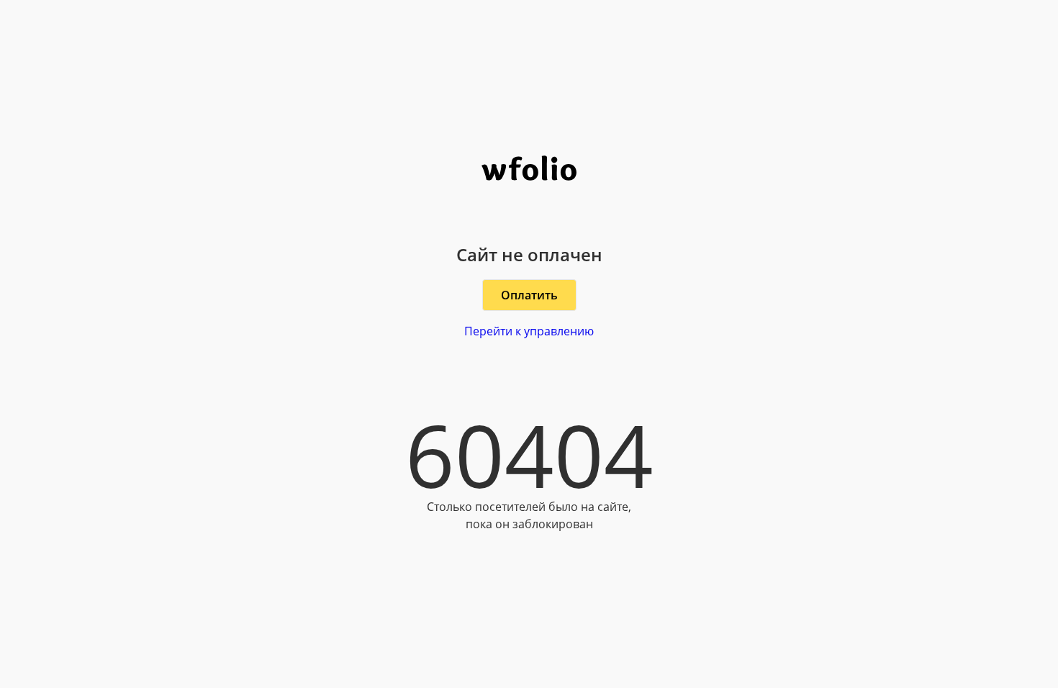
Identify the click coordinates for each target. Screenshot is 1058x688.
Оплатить (529, 295)
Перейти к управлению (529, 331)
